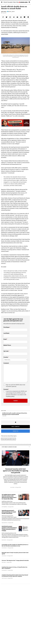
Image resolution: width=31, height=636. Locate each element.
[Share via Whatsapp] (10, 17)
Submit (15, 400)
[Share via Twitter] (6, 17)
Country (5, 357)
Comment (6, 363)
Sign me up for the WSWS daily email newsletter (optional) (15, 385)
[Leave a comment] (24, 17)
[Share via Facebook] (3, 17)
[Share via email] (17, 17)
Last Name (6, 333)
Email (4, 339)
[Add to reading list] (28, 17)
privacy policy (10, 396)
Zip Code (5, 351)
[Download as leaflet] (21, 17)
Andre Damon (3, 11)
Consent (5, 389)
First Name (6, 327)
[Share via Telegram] (14, 17)
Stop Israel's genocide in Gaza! (8, 439)
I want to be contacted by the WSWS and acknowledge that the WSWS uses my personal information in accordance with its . (16, 394)
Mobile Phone (7, 345)
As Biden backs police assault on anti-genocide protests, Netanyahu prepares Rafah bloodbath (14, 413)
